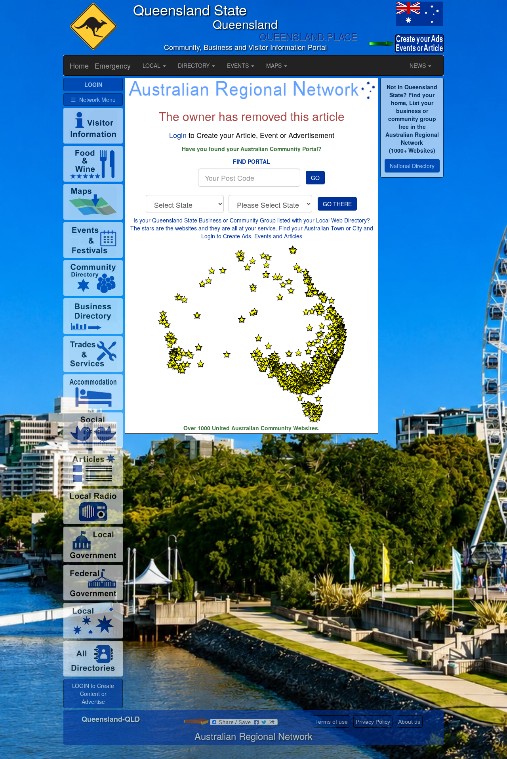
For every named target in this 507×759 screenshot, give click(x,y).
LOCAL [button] (152, 65)
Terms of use (331, 722)
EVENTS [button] (238, 65)
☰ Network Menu (93, 100)
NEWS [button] (418, 65)
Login (178, 135)
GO (315, 178)
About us (409, 722)
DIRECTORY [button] (194, 65)
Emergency (113, 65)
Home (79, 65)
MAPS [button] (274, 65)
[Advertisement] (251, 497)
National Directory (412, 166)
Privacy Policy (373, 722)
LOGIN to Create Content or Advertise (93, 693)
